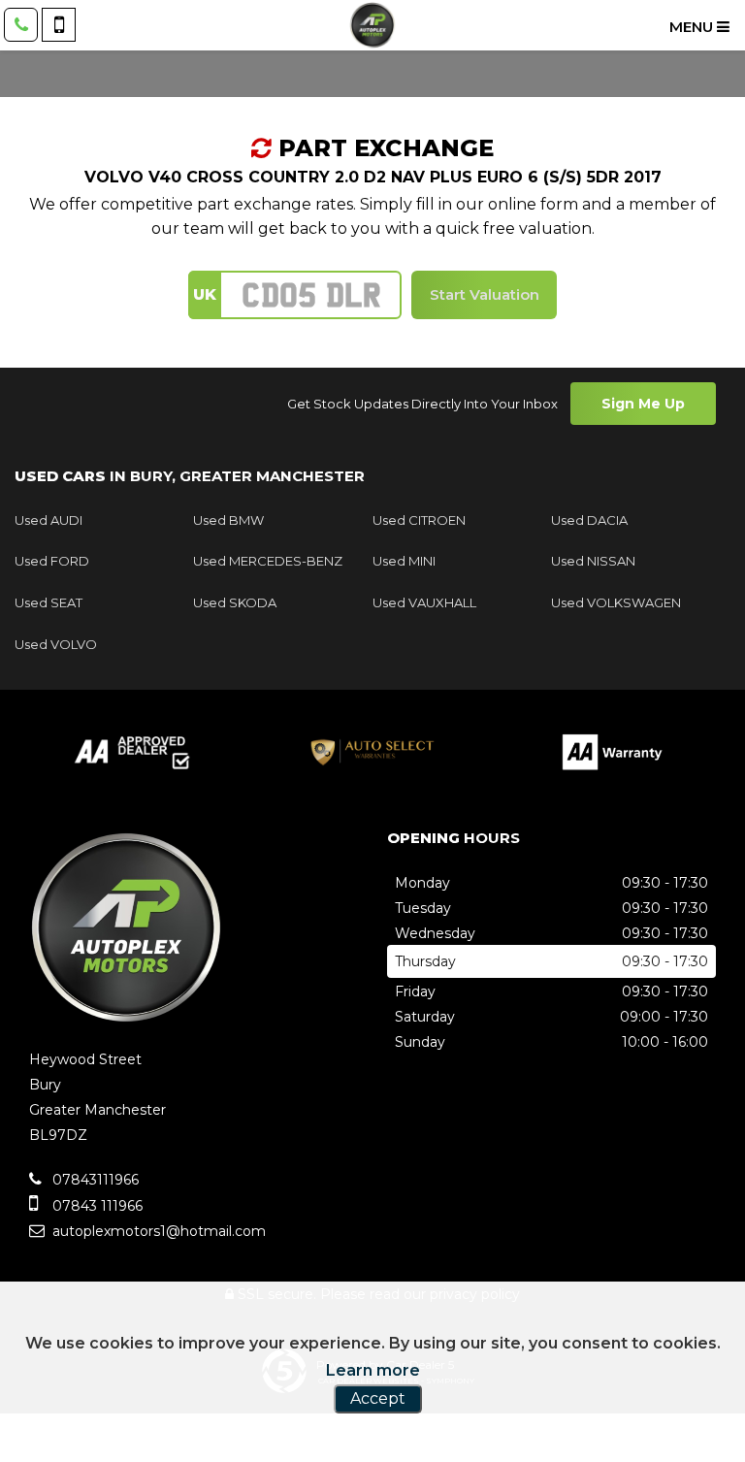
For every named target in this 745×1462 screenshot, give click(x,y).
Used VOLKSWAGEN (616, 602)
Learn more (373, 1370)
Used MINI (404, 561)
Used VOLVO (56, 644)
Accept (377, 1398)
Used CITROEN (419, 520)
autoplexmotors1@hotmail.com (157, 1231)
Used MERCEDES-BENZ (267, 561)
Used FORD (52, 561)
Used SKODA (234, 602)
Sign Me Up (643, 403)
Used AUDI (48, 520)
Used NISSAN (593, 561)
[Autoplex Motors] (372, 25)
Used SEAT (48, 602)
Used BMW (228, 520)
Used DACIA (589, 520)
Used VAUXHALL (424, 602)
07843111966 (94, 1179)
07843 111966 (96, 1206)
